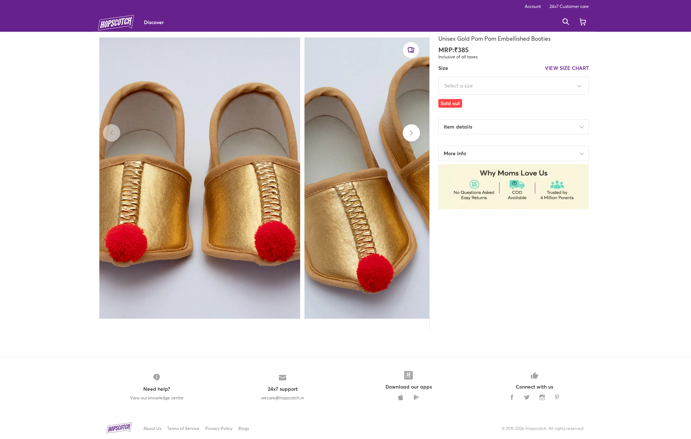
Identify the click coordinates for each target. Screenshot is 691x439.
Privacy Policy (218, 428)
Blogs (243, 428)
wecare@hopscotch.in (282, 397)
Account (533, 6)
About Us (152, 428)
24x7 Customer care (569, 6)
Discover (154, 22)
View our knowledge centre (157, 397)
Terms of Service (183, 428)
